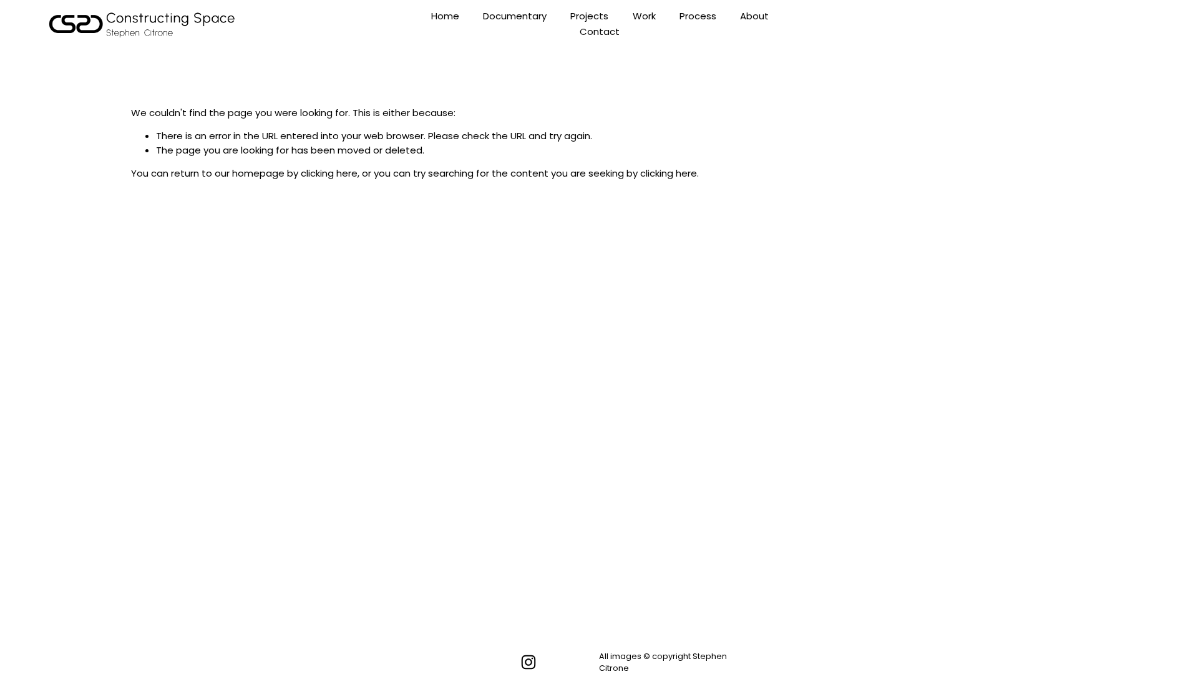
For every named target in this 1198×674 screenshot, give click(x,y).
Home (445, 15)
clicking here (329, 173)
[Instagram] (528, 662)
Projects (589, 15)
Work (644, 15)
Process (697, 15)
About (754, 15)
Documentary (515, 15)
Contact (600, 31)
